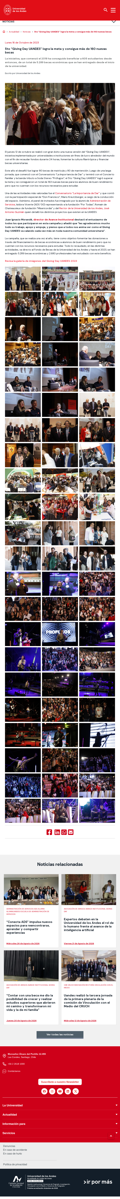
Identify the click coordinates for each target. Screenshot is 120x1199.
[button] (111, 1136)
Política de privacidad (15, 1164)
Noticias (8, 21)
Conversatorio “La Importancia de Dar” (77, 193)
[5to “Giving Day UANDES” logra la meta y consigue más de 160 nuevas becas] (49, 832)
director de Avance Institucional (53, 219)
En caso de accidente (15, 1150)
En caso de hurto (12, 1153)
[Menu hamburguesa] (113, 10)
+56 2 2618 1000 (16, 1064)
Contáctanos (14, 1071)
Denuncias (9, 1146)
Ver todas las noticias (60, 1034)
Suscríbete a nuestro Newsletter (60, 1082)
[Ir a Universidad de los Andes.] (3, 31)
